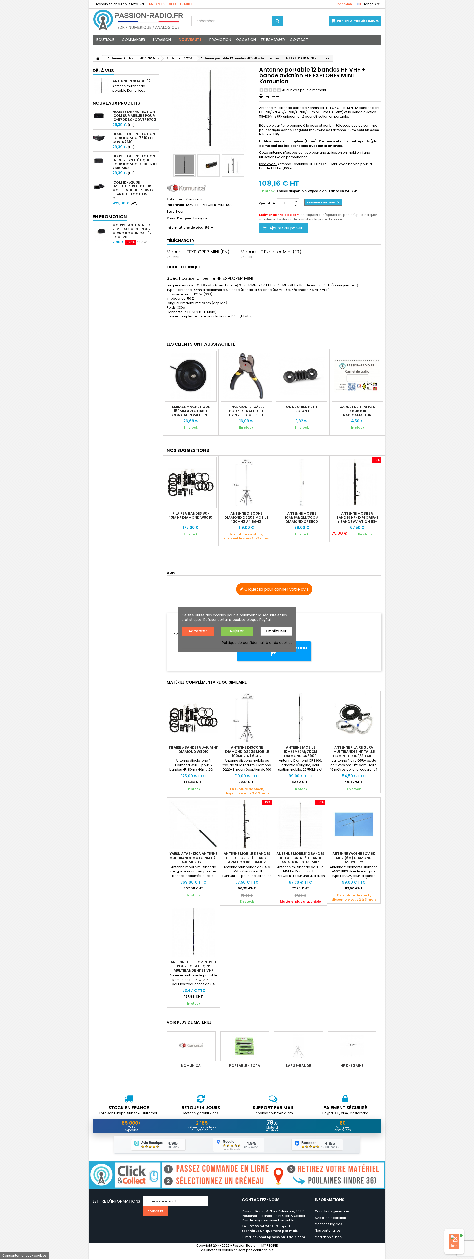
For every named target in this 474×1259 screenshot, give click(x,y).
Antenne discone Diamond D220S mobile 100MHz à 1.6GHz (246, 517)
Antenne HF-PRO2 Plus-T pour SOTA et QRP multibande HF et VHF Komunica (194, 968)
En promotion (110, 216)
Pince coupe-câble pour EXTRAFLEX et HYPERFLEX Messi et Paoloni (246, 413)
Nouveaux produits (116, 103)
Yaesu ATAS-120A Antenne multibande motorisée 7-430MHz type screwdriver (193, 860)
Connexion (343, 4)
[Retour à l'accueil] (97, 58)
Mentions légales (328, 1224)
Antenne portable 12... (133, 80)
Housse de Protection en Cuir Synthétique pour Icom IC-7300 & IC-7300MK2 (135, 162)
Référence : (176, 205)
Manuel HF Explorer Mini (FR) (271, 252)
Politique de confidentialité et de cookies (257, 642)
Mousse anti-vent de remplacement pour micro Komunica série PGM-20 (133, 231)
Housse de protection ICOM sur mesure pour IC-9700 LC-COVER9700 (134, 115)
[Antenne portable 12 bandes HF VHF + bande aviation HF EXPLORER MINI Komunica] (184, 165)
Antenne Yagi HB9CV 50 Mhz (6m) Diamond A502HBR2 (353, 858)
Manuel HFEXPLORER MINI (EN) (198, 252)
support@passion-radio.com (280, 1237)
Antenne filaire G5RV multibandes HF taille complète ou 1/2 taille (354, 751)
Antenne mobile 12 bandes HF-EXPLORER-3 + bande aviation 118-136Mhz (300, 858)
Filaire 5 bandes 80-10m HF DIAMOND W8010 (190, 515)
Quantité (267, 203)
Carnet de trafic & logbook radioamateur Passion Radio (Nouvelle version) (357, 415)
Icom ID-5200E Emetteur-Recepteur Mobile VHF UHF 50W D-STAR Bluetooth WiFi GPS (133, 190)
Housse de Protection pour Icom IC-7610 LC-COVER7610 (133, 137)
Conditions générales (332, 1211)
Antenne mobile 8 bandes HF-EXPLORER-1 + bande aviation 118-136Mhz (357, 519)
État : (171, 211)
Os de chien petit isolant (301, 408)
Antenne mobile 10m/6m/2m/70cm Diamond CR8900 (301, 517)
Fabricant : (176, 199)
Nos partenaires (328, 1230)
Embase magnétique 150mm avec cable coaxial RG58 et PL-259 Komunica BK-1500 (191, 413)
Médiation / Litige (328, 1237)
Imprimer (272, 96)
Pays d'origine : (180, 218)
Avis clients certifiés (330, 1217)
